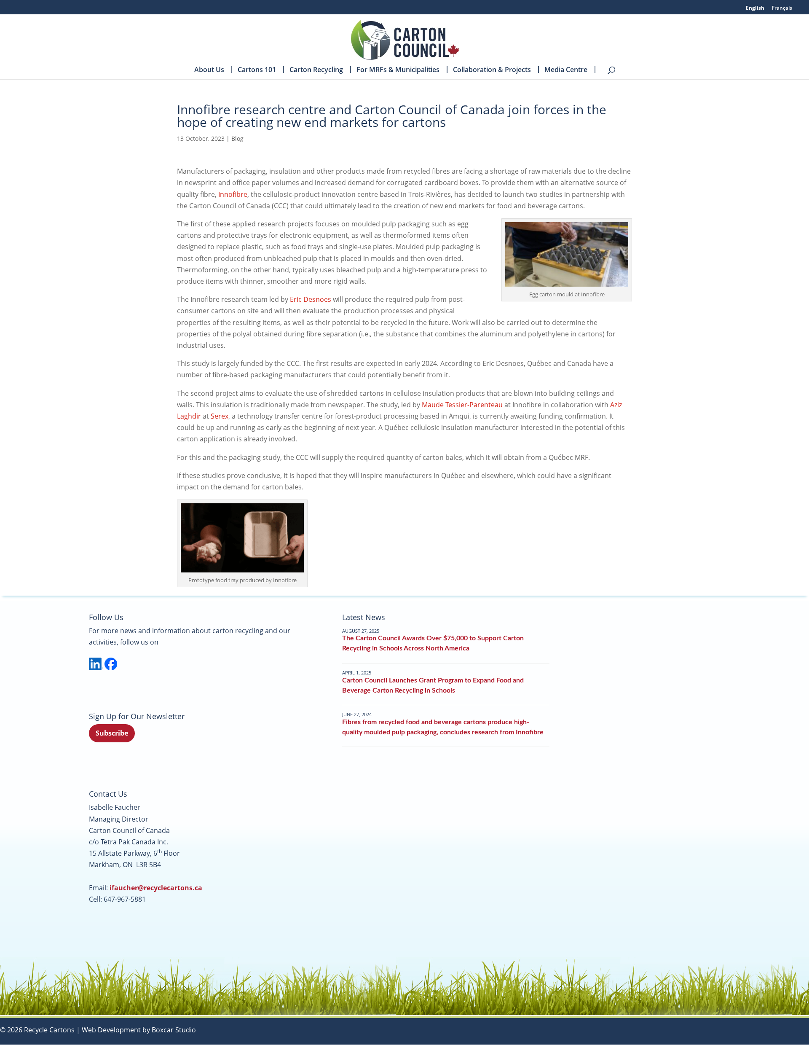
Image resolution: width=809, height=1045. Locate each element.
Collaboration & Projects (492, 70)
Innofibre (232, 194)
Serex (219, 416)
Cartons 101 (257, 70)
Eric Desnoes (310, 299)
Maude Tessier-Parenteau (462, 404)
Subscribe (112, 733)
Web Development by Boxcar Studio (139, 1029)
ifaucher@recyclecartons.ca (156, 887)
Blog (237, 138)
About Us (209, 70)
